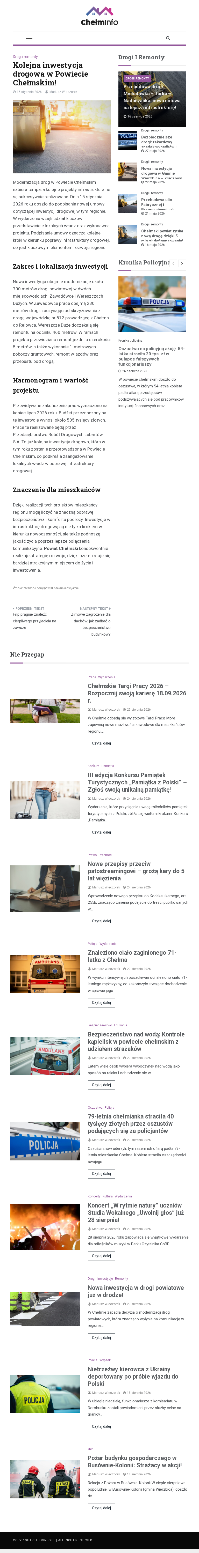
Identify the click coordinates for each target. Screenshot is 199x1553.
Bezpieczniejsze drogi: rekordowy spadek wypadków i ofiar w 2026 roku (158, 144)
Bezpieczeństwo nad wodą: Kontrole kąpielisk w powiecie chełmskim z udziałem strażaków (136, 1041)
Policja (92, 944)
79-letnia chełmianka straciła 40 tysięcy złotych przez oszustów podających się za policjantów (131, 1124)
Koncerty (94, 1196)
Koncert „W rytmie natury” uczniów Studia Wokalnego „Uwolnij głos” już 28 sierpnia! (136, 1213)
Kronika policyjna (130, 340)
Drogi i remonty (25, 57)
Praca (92, 677)
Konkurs (94, 766)
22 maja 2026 (155, 182)
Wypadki (105, 1360)
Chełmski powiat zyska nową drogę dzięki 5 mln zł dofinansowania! (162, 236)
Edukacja (120, 1025)
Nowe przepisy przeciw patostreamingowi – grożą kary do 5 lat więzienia (136, 871)
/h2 (90, 1449)
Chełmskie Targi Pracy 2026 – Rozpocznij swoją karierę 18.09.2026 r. (137, 693)
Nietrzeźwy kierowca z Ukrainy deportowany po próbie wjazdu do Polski (133, 1376)
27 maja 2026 (155, 151)
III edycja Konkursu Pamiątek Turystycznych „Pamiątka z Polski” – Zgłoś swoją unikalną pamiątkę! (137, 782)
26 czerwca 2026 (134, 371)
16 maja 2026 (155, 245)
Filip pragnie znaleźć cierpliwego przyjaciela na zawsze (34, 621)
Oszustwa (95, 1107)
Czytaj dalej (101, 743)
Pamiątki (108, 766)
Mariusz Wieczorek (63, 92)
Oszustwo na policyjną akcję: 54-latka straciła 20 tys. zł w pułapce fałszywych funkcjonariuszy (151, 356)
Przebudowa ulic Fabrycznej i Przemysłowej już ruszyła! (157, 207)
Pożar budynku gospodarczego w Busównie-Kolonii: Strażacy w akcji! (135, 1462)
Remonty (121, 1278)
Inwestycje (105, 1278)
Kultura (108, 1196)
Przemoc (105, 855)
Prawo (92, 855)
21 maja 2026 (155, 213)
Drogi (91, 1278)
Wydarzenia (106, 677)
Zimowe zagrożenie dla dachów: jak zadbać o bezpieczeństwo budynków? (91, 624)
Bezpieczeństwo (100, 1025)
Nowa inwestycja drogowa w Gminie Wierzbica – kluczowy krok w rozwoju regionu (161, 178)
